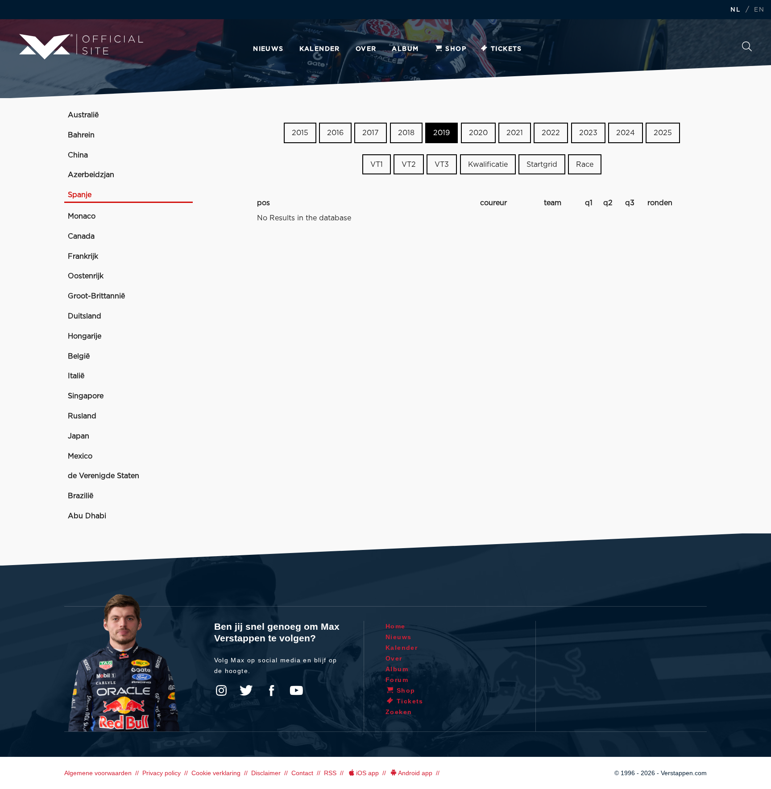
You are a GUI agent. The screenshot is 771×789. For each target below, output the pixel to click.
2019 (441, 132)
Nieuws (268, 49)
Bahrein (81, 135)
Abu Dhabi (87, 516)
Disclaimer (266, 773)
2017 (370, 132)
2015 (300, 132)
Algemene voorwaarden (98, 773)
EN (759, 10)
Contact (302, 773)
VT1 (376, 164)
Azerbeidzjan (91, 174)
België (79, 356)
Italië (76, 376)
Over (366, 49)
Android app (415, 773)
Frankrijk (83, 256)
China (78, 155)
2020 (478, 132)
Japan (78, 436)
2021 (514, 132)
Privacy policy (161, 773)
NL (735, 10)
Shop (455, 49)
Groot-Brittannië (96, 296)
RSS (330, 773)
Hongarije (84, 336)
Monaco (81, 216)
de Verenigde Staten (103, 475)
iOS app (367, 773)
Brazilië (80, 496)
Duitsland (84, 316)
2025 (663, 132)
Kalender (319, 49)
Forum (397, 679)
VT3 (442, 164)
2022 (551, 132)
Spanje (79, 194)
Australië (83, 115)
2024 (625, 132)
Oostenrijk (86, 276)
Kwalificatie (488, 164)
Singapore (86, 396)
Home (396, 626)
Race (584, 164)
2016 (335, 132)
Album (405, 49)
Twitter (246, 690)
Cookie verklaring (215, 773)
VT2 (409, 164)
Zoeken (747, 48)
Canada (81, 236)
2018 (406, 132)
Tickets (506, 49)
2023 (588, 132)
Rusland (82, 416)
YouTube (296, 690)
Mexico (80, 456)
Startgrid (541, 164)
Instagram (221, 690)
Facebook (271, 690)
